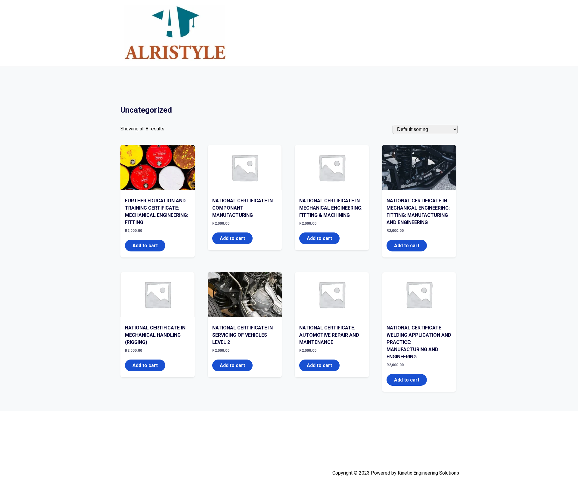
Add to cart (145, 245)
